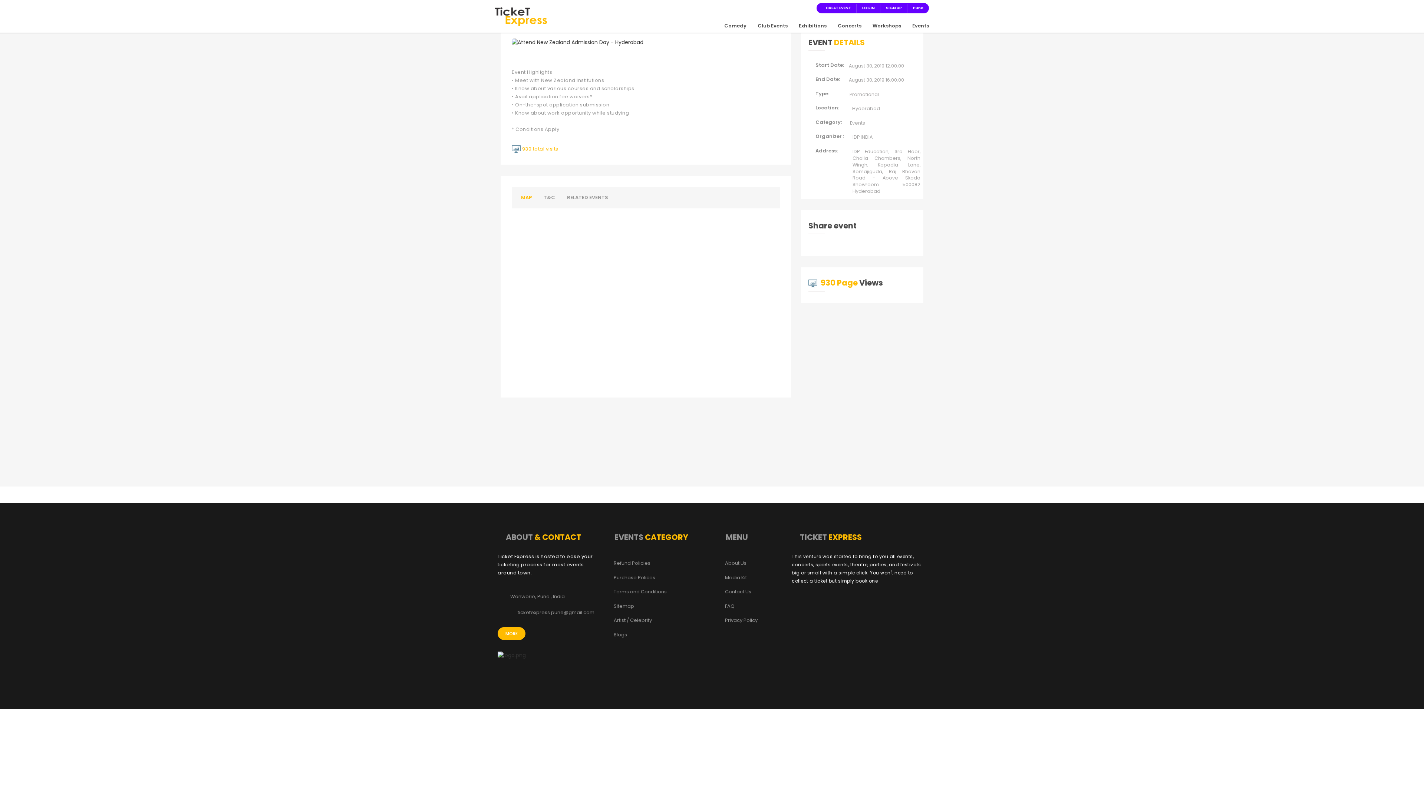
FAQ (730, 606)
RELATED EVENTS (587, 197)
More (511, 633)
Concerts (849, 25)
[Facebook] (765, 7)
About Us (735, 563)
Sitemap (624, 606)
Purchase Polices (634, 577)
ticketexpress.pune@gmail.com (556, 612)
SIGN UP (894, 8)
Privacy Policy (741, 620)
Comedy (735, 25)
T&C (549, 197)
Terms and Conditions (640, 592)
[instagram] (783, 7)
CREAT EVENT (838, 8)
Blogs (620, 635)
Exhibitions (813, 25)
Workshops (887, 25)
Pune (918, 8)
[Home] (521, 16)
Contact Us (738, 592)
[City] (801, 7)
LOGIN (868, 8)
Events (920, 25)
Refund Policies (632, 563)
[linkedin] (792, 7)
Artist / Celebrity (633, 620)
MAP (526, 197)
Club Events (773, 25)
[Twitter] (774, 7)
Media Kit (736, 577)
